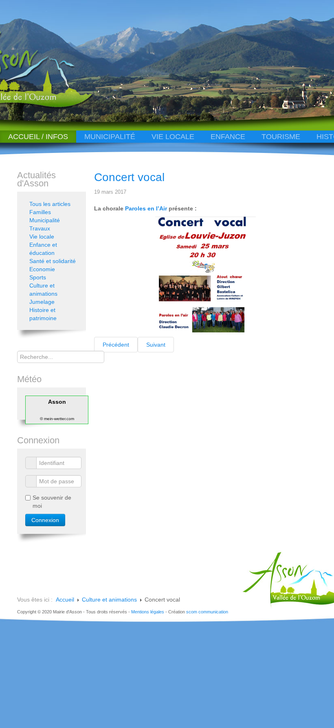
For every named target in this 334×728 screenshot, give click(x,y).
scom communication (207, 611)
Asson (57, 401)
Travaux (39, 228)
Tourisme (280, 137)
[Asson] (58, 107)
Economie (42, 269)
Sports (37, 277)
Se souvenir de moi (52, 501)
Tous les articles (49, 204)
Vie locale (173, 137)
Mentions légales (147, 611)
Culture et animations (43, 289)
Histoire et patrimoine (43, 314)
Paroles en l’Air (147, 208)
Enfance (228, 137)
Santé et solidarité (52, 261)
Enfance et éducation (43, 248)
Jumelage (42, 302)
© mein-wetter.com (57, 418)
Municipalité (109, 137)
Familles (40, 212)
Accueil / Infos (38, 137)
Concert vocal (129, 177)
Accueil (65, 599)
